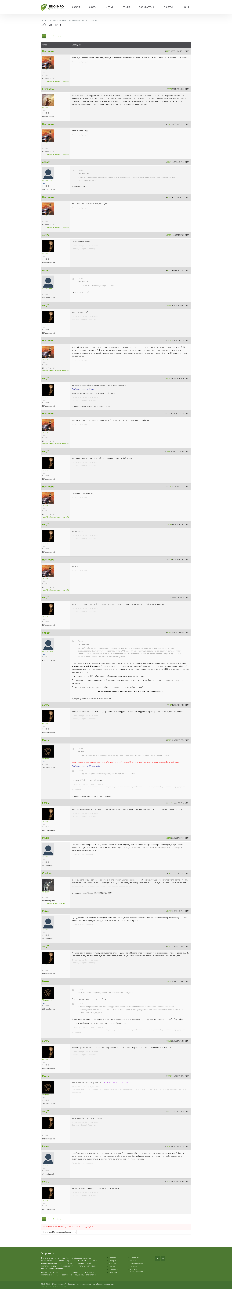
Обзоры (92, 7)
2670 (169, 1111)
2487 (170, 705)
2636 (169, 946)
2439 (168, 451)
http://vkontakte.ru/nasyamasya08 (55, 81)
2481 (169, 598)
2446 (169, 487)
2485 (169, 633)
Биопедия (168, 7)
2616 (170, 873)
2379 (169, 235)
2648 (169, 981)
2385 (169, 305)
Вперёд (56, 36)
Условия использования (136, 1270)
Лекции (126, 7)
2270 (168, 51)
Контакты (133, 1261)
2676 (168, 1146)
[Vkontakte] (185, 7)
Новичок (45, 70)
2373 (169, 197)
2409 (168, 378)
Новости (75, 7)
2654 (169, 1041)
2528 (169, 740)
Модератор (47, 759)
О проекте (134, 1258)
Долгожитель (47, 181)
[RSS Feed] (189, 7)
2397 (169, 341)
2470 (170, 560)
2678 (168, 1182)
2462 (170, 524)
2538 (169, 803)
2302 (169, 124)
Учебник (109, 7)
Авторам (133, 1266)
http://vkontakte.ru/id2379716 (53, 903)
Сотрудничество (136, 1264)
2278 (170, 89)
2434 (168, 414)
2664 (169, 1076)
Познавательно (147, 7)
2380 (169, 270)
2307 (169, 162)
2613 (169, 838)
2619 (169, 911)
